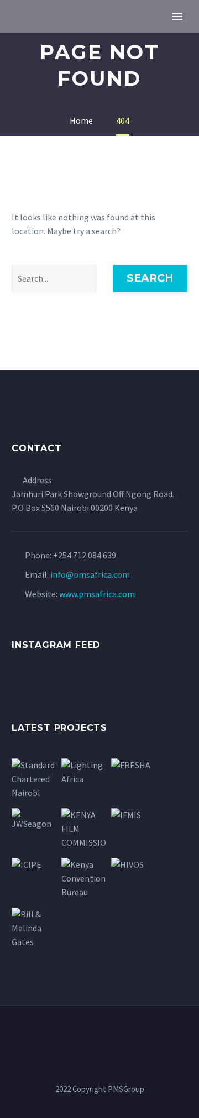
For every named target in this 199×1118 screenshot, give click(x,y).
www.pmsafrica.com (97, 593)
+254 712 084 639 (84, 555)
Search (150, 278)
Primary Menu (177, 16)
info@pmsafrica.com (90, 574)
